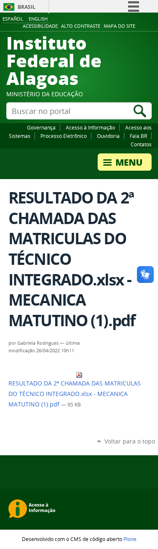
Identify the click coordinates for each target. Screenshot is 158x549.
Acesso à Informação (90, 127)
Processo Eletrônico (63, 135)
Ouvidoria (108, 135)
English (38, 19)
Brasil (26, 7)
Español (13, 19)
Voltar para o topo (129, 441)
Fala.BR (138, 135)
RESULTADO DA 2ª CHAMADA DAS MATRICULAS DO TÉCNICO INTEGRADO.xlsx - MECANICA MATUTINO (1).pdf (74, 394)
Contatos (141, 144)
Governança (41, 127)
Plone (130, 539)
